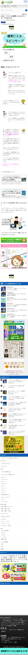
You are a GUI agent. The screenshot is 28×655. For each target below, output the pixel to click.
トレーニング (4, 501)
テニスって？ (4, 466)
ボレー (2, 485)
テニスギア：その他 (6, 525)
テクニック (21, 5)
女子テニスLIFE (21, 559)
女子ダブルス (15, 559)
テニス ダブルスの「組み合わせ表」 (16, 385)
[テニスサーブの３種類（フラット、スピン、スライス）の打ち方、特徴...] (5, 399)
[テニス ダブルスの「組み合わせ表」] (5, 388)
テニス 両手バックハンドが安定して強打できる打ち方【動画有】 (17, 403)
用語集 (2, 549)
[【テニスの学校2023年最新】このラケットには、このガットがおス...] (5, 422)
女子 (2, 546)
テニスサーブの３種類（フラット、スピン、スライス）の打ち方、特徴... (17, 397)
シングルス (3, 537)
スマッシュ (3, 488)
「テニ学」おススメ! (5, 463)
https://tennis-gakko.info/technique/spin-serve (9, 180)
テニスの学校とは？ (6, 640)
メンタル (3, 532)
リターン (3, 490)
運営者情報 (3, 637)
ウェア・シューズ (5, 523)
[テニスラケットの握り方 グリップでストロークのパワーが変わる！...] (5, 382)
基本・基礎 (3, 504)
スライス (3, 492)
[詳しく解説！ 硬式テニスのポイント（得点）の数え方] (5, 427)
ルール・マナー (4, 513)
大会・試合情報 (4, 530)
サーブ (2, 481)
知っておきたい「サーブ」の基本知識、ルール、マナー (16, 391)
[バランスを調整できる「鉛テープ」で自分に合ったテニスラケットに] (5, 416)
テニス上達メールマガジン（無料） (9, 642)
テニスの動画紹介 (10, 556)
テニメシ (3, 499)
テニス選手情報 (4, 542)
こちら (24, 202)
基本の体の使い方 (5, 494)
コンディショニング (5, 497)
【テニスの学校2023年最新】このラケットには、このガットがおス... (17, 420)
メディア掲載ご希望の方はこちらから (16, 637)
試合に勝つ (10, 561)
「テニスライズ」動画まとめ (7, 474)
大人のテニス (4, 460)
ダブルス (3, 534)
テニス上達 (3, 22)
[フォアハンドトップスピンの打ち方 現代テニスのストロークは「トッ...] (5, 433)
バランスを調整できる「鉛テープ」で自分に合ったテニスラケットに (17, 414)
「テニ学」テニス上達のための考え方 (9, 458)
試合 (2, 528)
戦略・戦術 (3, 539)
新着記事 (3, 631)
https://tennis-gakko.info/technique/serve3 (8, 195)
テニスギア (3, 519)
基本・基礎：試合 (5, 508)
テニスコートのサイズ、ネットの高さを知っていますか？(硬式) (17, 409)
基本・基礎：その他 (6, 510)
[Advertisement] (14, 599)
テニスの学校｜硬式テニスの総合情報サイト (9, 5)
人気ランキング (12, 629)
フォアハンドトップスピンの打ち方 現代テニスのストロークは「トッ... (17, 432)
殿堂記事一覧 (20, 629)
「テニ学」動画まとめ (6, 471)
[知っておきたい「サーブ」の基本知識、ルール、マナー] (5, 393)
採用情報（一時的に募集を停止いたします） (11, 638)
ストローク (3, 483)
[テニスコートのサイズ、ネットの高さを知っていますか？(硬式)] (5, 410)
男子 (2, 544)
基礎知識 (9, 559)
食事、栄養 (16, 561)
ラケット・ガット (5, 521)
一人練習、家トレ (12, 557)
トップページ (4, 629)
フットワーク (4, 479)
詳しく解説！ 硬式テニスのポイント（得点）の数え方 (16, 426)
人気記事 (20, 557)
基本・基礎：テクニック (7, 506)
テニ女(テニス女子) (5, 516)
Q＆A (2, 469)
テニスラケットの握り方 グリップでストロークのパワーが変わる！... (17, 380)
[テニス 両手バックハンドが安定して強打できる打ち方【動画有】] (5, 404)
